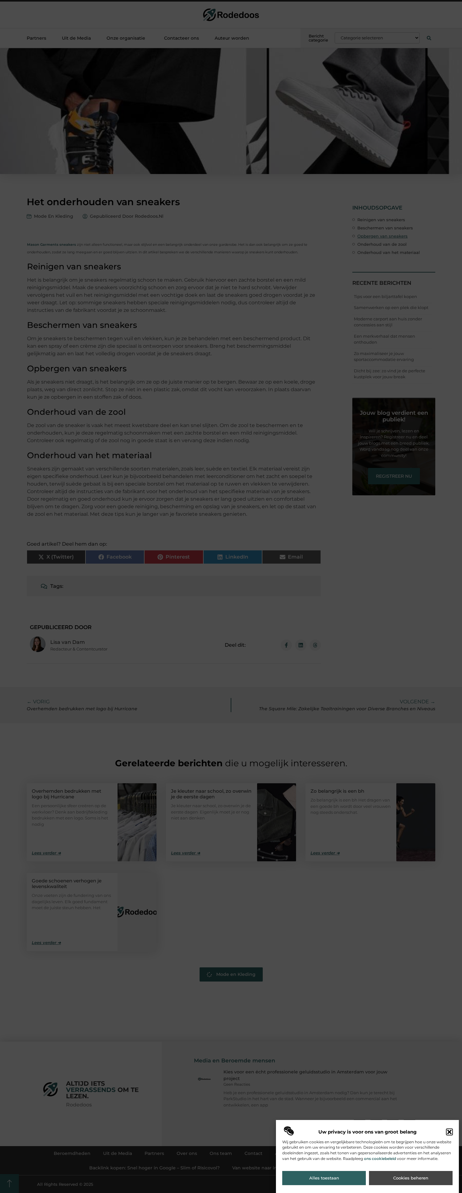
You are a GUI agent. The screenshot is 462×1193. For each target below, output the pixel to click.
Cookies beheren (410, 1178)
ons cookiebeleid (380, 1158)
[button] (449, 1132)
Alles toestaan (324, 1178)
